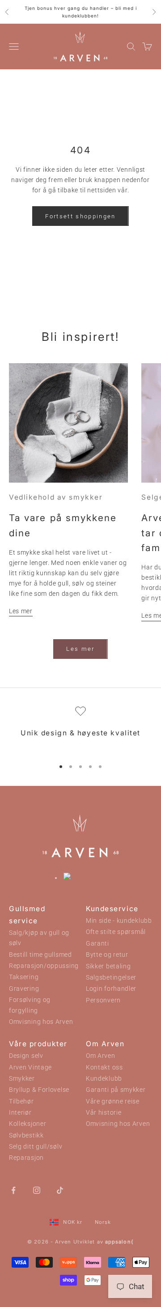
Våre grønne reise (113, 1101)
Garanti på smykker (116, 1090)
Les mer (21, 611)
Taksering (23, 977)
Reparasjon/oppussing (44, 966)
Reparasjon (26, 1158)
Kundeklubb (104, 1078)
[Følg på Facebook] (13, 1189)
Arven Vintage (30, 1067)
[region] (80, 728)
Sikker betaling (108, 966)
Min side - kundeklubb (119, 921)
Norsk (103, 1222)
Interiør (20, 1112)
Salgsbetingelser (111, 977)
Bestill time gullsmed (40, 955)
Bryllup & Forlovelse (39, 1090)
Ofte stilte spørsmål (116, 932)
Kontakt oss (104, 1067)
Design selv (26, 1056)
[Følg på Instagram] (36, 1189)
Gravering (24, 989)
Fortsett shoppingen (80, 216)
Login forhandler (111, 989)
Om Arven (100, 1056)
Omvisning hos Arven (41, 1022)
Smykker (22, 1078)
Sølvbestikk (26, 1135)
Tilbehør (21, 1101)
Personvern (103, 1000)
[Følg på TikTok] (59, 1189)
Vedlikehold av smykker (55, 497)
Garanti (97, 943)
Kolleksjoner (27, 1124)
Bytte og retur (107, 955)
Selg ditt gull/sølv (35, 1146)
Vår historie (103, 1112)
